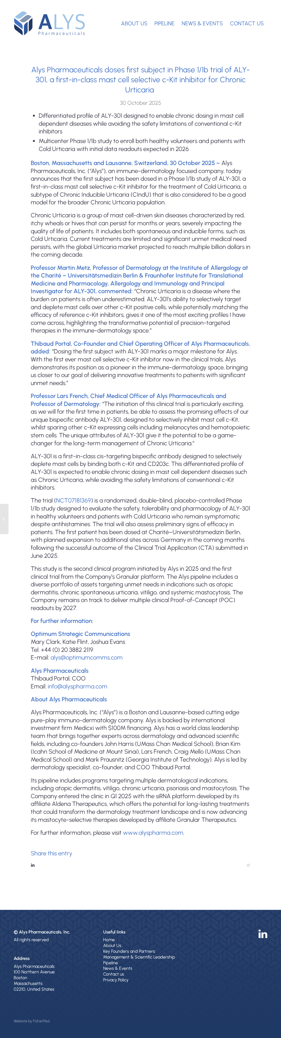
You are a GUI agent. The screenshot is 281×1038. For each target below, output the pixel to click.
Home (109, 939)
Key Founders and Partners (129, 951)
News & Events (117, 968)
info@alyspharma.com (77, 686)
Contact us (113, 974)
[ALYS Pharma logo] (49, 23)
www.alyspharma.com (153, 832)
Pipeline (110, 962)
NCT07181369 (73, 500)
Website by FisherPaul (32, 1021)
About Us (112, 945)
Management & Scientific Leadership (139, 957)
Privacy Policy (115, 979)
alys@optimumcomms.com (86, 657)
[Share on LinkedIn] (140, 865)
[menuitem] (134, 23)
